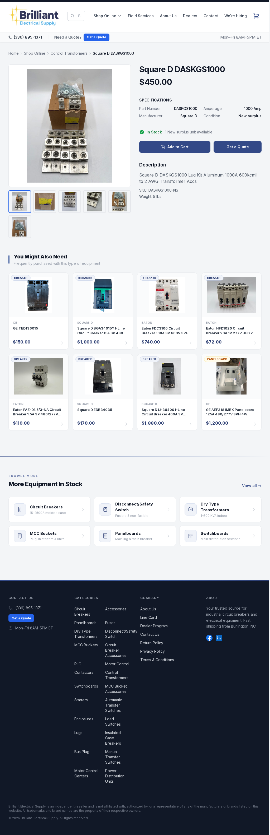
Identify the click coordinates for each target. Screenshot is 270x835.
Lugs (78, 732)
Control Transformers (69, 53)
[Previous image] (16, 125)
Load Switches (113, 721)
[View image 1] (19, 201)
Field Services (141, 15)
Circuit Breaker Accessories (116, 650)
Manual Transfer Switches (113, 756)
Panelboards (85, 622)
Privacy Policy (152, 651)
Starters (81, 700)
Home (13, 53)
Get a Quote (96, 37)
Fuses (110, 622)
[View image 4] (94, 201)
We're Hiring (235, 15)
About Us (168, 15)
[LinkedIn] (219, 638)
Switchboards (86, 686)
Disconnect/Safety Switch (121, 634)
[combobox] (76, 16)
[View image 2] (44, 201)
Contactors (83, 672)
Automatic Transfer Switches (113, 705)
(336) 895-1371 (28, 37)
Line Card (148, 617)
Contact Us (149, 634)
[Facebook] (209, 638)
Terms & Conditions (157, 659)
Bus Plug (81, 751)
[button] (69, 125)
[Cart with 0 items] (256, 16)
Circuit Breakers (82, 611)
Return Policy (151, 643)
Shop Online (105, 15)
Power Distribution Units (114, 775)
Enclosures (83, 719)
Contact (211, 15)
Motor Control (117, 664)
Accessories (116, 609)
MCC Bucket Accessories (116, 689)
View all (249, 485)
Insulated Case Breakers (113, 737)
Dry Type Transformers (86, 634)
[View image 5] (119, 201)
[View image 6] (19, 226)
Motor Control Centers (86, 773)
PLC (77, 664)
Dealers (190, 15)
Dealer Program (154, 626)
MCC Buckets (86, 645)
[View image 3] (69, 201)
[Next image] (123, 125)
